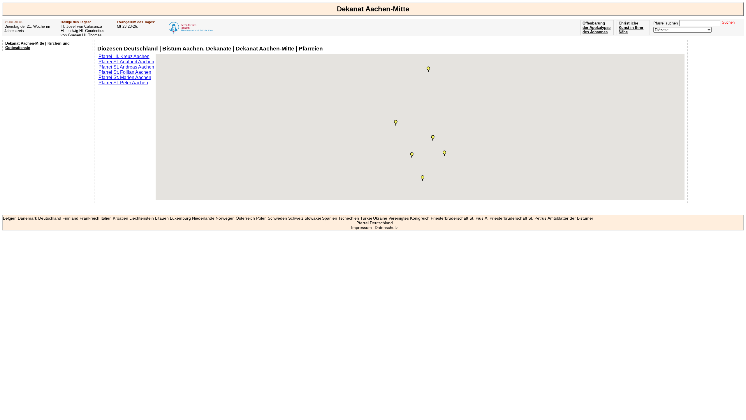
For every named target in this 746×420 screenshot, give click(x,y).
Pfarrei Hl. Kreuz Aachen (123, 56)
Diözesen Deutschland (127, 49)
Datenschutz (386, 227)
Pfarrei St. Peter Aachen (123, 82)
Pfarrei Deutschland (374, 222)
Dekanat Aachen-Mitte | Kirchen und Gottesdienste (37, 45)
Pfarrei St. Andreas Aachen (126, 66)
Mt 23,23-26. (127, 26)
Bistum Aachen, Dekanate (196, 49)
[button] (444, 153)
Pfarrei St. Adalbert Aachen (126, 61)
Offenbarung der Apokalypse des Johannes (596, 27)
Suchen (728, 22)
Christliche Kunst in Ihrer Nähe (631, 27)
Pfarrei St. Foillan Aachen (124, 72)
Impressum (361, 227)
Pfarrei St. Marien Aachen (124, 77)
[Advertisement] (48, 90)
